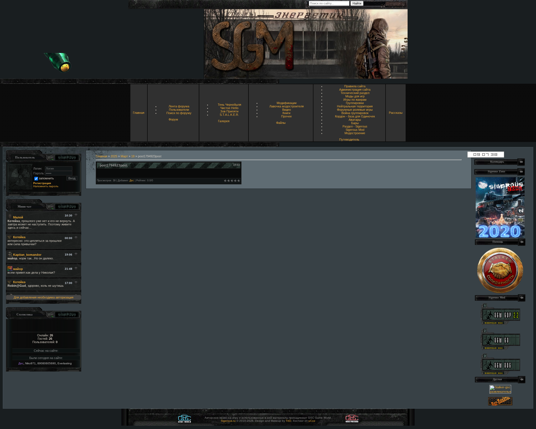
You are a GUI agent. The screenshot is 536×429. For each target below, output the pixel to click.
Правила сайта (354, 86)
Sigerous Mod (355, 129)
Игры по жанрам (355, 99)
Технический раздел (355, 93)
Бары (355, 123)
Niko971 (30, 363)
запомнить (46, 178)
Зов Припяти (229, 111)
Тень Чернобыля (229, 104)
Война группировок (354, 113)
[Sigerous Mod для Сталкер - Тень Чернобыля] (500, 374)
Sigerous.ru (228, 420)
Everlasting (65, 363)
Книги (286, 113)
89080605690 (46, 363)
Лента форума (179, 106)
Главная (138, 112)
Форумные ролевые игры (355, 109)
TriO (288, 420)
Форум (173, 119)
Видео (286, 109)
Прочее (286, 116)
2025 (114, 156)
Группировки (355, 103)
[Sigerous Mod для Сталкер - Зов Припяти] (500, 324)
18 (133, 156)
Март (124, 156)
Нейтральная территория (355, 106)
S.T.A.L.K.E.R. (229, 114)
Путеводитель (349, 139)
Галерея (223, 121)
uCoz (311, 420)
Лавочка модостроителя (286, 106)
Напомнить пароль (45, 186)
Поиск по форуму (179, 113)
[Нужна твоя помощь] (500, 292)
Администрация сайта (354, 89)
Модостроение (354, 133)
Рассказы (396, 112)
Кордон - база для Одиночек (355, 116)
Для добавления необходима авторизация (43, 297)
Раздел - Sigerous (355, 126)
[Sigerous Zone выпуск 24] (500, 236)
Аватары (355, 119)
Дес (20, 363)
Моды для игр (355, 96)
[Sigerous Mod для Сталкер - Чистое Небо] (500, 349)
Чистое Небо (229, 108)
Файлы (281, 122)
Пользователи (179, 109)
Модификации (286, 103)
